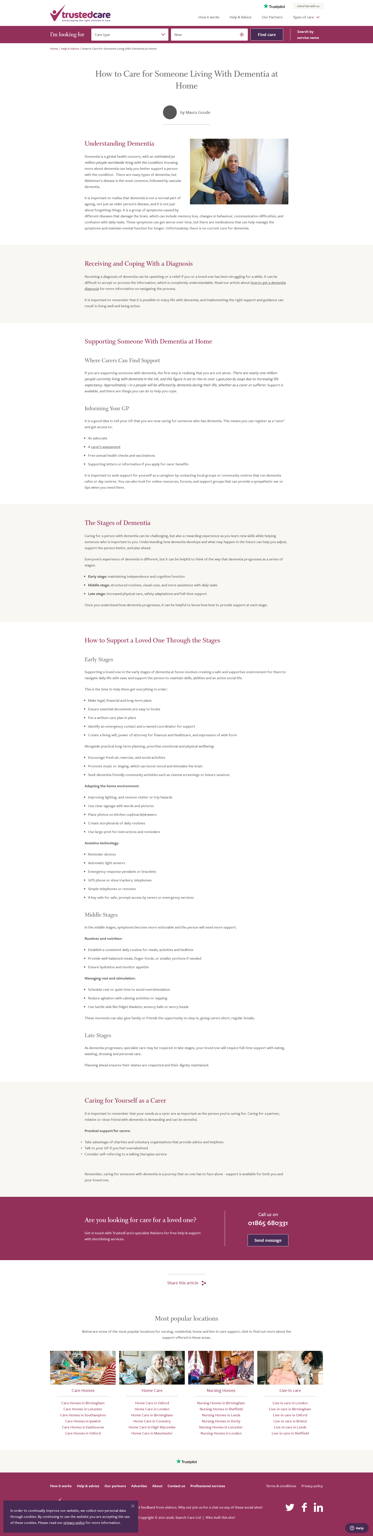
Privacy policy (312, 1485)
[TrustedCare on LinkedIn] (318, 1507)
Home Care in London (152, 1409)
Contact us (176, 1485)
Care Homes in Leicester (82, 1409)
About (157, 1485)
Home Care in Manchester (152, 1433)
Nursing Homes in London (221, 1433)
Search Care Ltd (188, 1517)
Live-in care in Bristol (290, 1421)
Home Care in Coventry (152, 1421)
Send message (267, 1240)
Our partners (115, 1485)
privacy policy (74, 1522)
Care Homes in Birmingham (82, 1403)
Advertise (139, 1485)
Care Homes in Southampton (83, 1415)
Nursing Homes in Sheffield (221, 1409)
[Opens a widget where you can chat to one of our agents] (357, 1528)
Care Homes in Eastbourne (83, 1427)
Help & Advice (240, 17)
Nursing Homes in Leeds (221, 1415)
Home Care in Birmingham (152, 1415)
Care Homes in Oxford (83, 1433)
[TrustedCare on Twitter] (289, 1507)
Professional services (207, 1485)
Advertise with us (308, 6)
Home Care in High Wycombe (152, 1427)
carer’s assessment (105, 446)
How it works (209, 17)
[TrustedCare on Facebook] (304, 1507)
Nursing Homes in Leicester (221, 1427)
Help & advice (88, 1485)
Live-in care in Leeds (290, 1427)
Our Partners (272, 17)
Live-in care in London (290, 1403)
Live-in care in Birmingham (290, 1409)
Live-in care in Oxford (290, 1415)
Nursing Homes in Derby (221, 1421)
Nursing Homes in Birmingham (221, 1403)
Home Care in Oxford (152, 1403)
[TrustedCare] (80, 13)
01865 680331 (268, 1222)
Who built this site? (220, 1517)
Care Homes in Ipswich (83, 1421)
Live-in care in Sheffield (290, 1433)
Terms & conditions (281, 1485)
